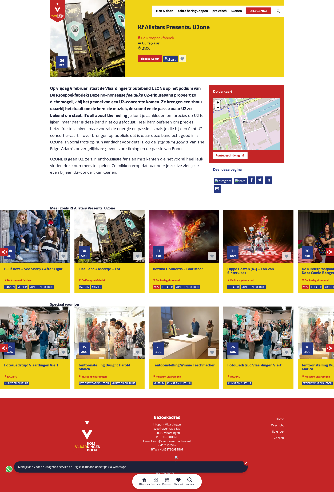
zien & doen (164, 11)
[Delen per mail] (217, 189)
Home (280, 419)
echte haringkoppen (193, 11)
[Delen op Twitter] (259, 180)
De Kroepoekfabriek (157, 38)
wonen (236, 11)
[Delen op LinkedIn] (268, 180)
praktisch (219, 11)
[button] (246, 121)
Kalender (278, 431)
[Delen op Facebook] (251, 180)
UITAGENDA (258, 11)
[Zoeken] (277, 11)
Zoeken (279, 438)
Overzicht (277, 425)
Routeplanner (165, 473)
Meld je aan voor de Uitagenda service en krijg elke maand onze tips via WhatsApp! (72, 467)
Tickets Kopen (150, 58)
